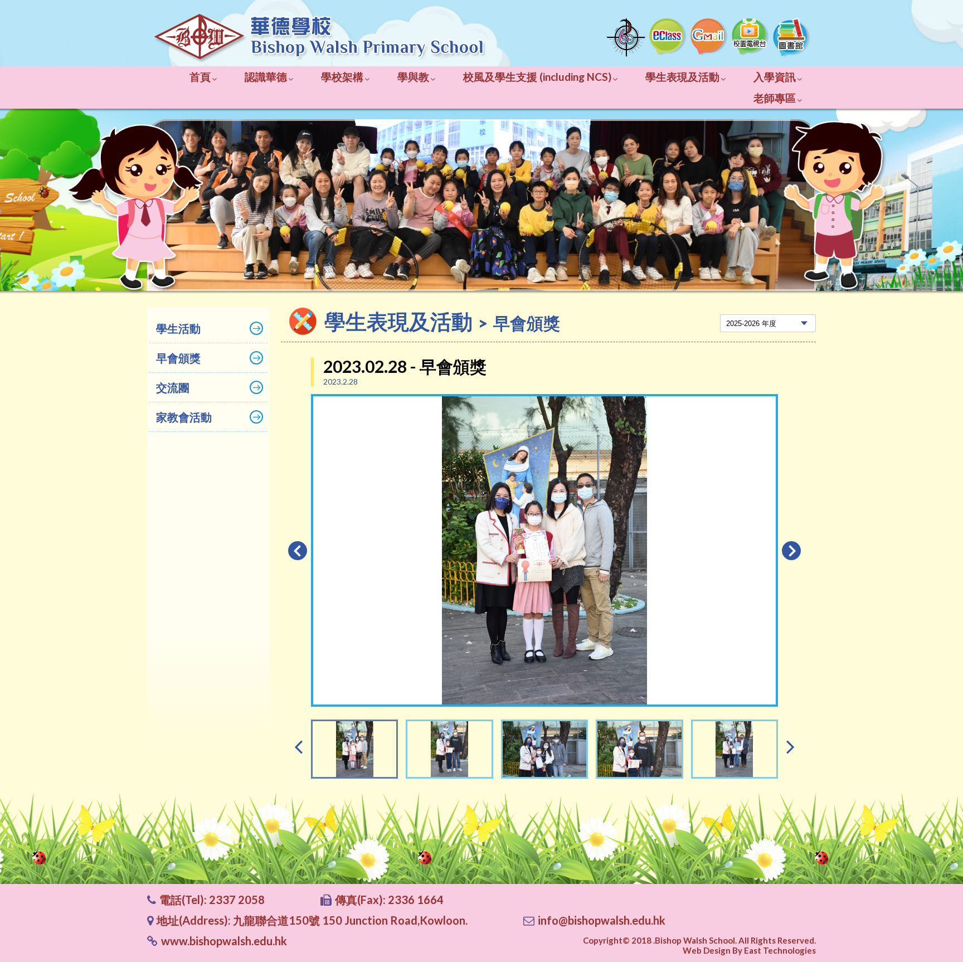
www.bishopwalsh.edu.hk (224, 941)
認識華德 (266, 76)
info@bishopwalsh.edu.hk (601, 920)
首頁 (200, 76)
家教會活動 (184, 417)
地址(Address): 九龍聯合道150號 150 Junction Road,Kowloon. (312, 920)
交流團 (172, 387)
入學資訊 (774, 76)
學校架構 (342, 76)
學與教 (413, 76)
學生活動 (178, 328)
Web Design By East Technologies (749, 950)
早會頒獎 (178, 358)
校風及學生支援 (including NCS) (537, 76)
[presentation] (298, 746)
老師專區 (774, 97)
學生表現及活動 (682, 76)
